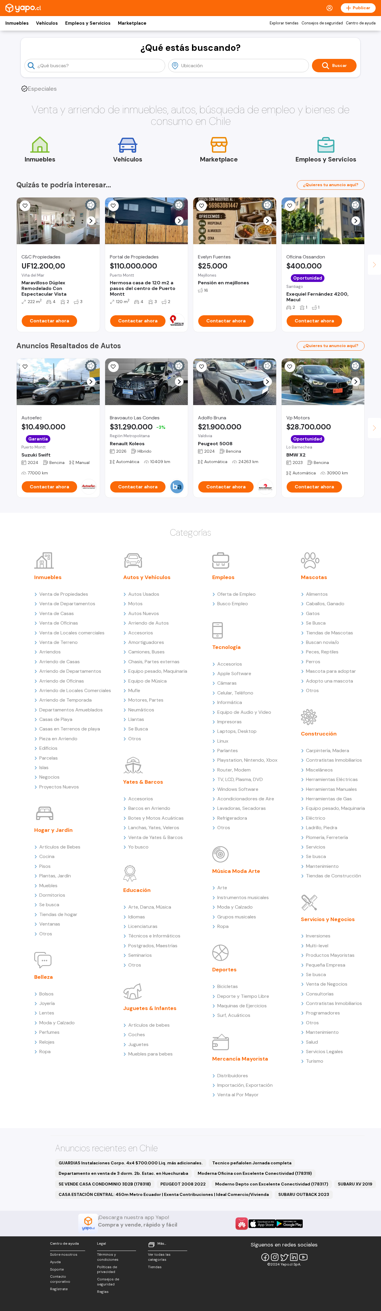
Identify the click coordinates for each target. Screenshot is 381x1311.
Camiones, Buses (146, 652)
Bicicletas (227, 986)
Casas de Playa (55, 719)
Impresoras (229, 722)
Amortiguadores (146, 642)
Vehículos (47, 23)
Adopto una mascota (329, 681)
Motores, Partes (145, 700)
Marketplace (132, 23)
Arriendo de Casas (59, 661)
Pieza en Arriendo (58, 739)
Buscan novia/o (322, 642)
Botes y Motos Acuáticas (156, 818)
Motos (135, 603)
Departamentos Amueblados (71, 710)
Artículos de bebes (149, 1025)
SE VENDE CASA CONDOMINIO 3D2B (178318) (105, 1184)
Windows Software (237, 789)
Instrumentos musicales (243, 897)
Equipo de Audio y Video (244, 712)
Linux (222, 741)
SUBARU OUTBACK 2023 (303, 1194)
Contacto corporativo (60, 1279)
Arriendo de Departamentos (70, 671)
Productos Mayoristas (330, 955)
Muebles (48, 885)
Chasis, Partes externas (153, 661)
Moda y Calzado (57, 1023)
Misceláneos (319, 770)
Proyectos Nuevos (59, 787)
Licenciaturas (142, 926)
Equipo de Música (147, 681)
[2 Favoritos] (113, 205)
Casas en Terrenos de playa (69, 729)
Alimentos (317, 594)
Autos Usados (143, 594)
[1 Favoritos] (201, 366)
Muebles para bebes (150, 1054)
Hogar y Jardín (53, 830)
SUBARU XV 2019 (355, 1184)
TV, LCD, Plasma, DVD (240, 779)
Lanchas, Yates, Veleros (153, 827)
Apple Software (234, 673)
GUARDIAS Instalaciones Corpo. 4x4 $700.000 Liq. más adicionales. (131, 1163)
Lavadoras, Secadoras (241, 808)
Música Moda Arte (236, 871)
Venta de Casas (56, 613)
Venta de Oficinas (58, 623)
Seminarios (140, 955)
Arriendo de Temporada (65, 700)
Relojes (46, 1042)
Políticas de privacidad (107, 1269)
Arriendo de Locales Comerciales (75, 690)
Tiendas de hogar (58, 914)
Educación (137, 890)
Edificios (48, 748)
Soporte (57, 1269)
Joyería (47, 1003)
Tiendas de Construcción (333, 876)
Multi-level (317, 946)
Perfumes (49, 1032)
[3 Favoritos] (25, 366)
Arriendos (50, 652)
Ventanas (49, 924)
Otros (45, 934)
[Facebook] (265, 1257)
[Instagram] (274, 1257)
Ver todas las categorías (159, 1257)
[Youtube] (303, 1257)
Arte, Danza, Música (149, 907)
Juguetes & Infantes (150, 1008)
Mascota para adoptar (331, 671)
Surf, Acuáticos (233, 1015)
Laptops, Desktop (237, 731)
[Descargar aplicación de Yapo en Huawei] (242, 1223)
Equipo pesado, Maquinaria (157, 671)
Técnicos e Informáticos (154, 936)
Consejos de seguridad (322, 23)
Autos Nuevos (143, 613)
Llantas (136, 719)
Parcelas (48, 758)
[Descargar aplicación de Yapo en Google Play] (289, 1223)
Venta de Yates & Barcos (155, 837)
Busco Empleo (232, 603)
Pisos (45, 866)
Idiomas (136, 917)
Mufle (134, 690)
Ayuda (55, 1262)
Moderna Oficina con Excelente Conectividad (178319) (255, 1173)
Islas (44, 767)
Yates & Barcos (143, 781)
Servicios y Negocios (328, 919)
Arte (222, 888)
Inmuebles (17, 23)
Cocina (46, 856)
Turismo (314, 1061)
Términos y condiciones (107, 1257)
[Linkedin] (294, 1257)
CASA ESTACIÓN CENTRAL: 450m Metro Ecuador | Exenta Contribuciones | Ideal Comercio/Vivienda (164, 1194)
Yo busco (138, 847)
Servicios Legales (324, 1051)
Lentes (46, 1013)
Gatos (313, 613)
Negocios (49, 777)
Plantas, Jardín (55, 876)
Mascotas (314, 577)
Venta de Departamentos (67, 603)
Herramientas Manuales (331, 789)
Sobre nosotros (63, 1254)
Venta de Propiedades (63, 594)
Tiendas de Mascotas (329, 633)
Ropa (45, 1051)
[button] (91, 221)
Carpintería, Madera (327, 750)
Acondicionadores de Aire (245, 799)
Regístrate (59, 1289)
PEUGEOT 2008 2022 (183, 1184)
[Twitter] (284, 1257)
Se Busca (138, 729)
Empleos (223, 577)
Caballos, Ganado (325, 603)
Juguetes (138, 1044)
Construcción (319, 733)
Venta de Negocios (326, 984)
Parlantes (227, 750)
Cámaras (227, 683)
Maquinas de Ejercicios (242, 1006)
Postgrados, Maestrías (152, 946)
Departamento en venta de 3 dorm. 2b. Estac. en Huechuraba (123, 1173)
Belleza (43, 977)
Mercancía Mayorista (240, 1058)
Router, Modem (234, 770)
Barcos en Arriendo (149, 808)
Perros (313, 661)
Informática (229, 702)
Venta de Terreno (58, 642)
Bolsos (46, 994)
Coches (136, 1034)
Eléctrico (315, 818)
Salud (312, 1042)
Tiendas (155, 1267)
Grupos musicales (236, 917)
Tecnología (226, 647)
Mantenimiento (322, 866)
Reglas (103, 1291)
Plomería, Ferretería (327, 837)
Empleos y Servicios (87, 23)
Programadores (323, 1013)
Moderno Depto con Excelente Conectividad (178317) (271, 1184)
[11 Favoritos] (290, 205)
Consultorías (320, 994)
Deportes (224, 969)
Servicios (315, 847)
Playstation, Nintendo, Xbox (247, 760)
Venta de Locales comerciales (71, 633)
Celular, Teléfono (235, 693)
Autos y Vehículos (147, 577)
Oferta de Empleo (236, 594)
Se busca (49, 904)
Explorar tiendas (284, 23)
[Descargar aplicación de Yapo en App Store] (262, 1223)
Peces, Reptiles (322, 652)
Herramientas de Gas (329, 799)
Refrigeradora (232, 818)
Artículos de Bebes (59, 847)
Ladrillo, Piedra (321, 827)
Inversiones (318, 936)
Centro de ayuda (361, 23)
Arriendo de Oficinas (61, 681)
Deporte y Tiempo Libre (243, 996)
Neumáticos (141, 710)
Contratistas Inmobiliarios (334, 760)
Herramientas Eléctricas (332, 779)
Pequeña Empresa (325, 965)
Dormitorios (52, 895)
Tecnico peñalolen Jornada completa (251, 1163)
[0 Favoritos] (25, 205)
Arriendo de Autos (148, 623)
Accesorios (140, 633)
